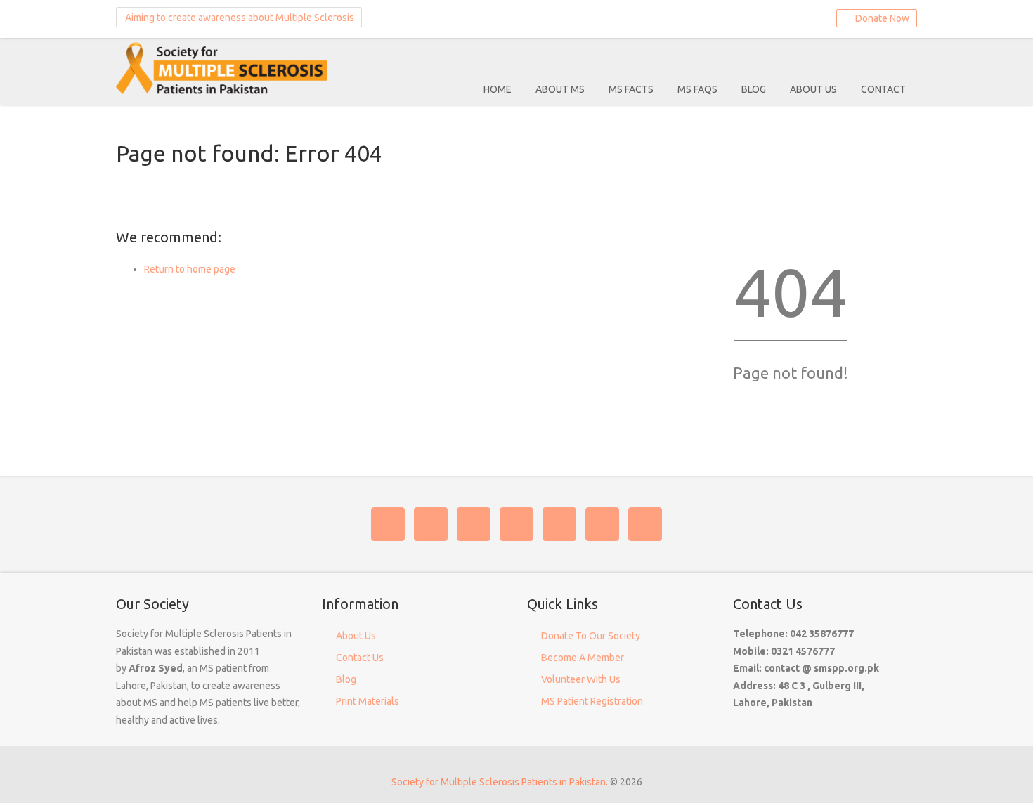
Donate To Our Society (590, 635)
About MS (560, 89)
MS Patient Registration (592, 701)
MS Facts (631, 89)
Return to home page (189, 269)
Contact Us (360, 657)
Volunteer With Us (581, 679)
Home (497, 89)
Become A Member (582, 657)
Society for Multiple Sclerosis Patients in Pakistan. (499, 782)
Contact (883, 89)
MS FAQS (697, 89)
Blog (753, 89)
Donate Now (880, 18)
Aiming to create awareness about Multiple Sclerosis (238, 17)
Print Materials (367, 701)
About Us (813, 89)
